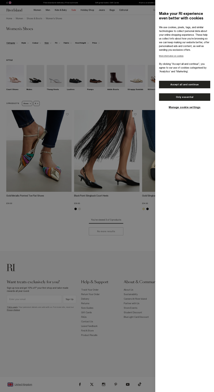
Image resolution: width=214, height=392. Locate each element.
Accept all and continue (184, 84)
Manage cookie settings (184, 107)
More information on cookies (171, 56)
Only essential (184, 97)
